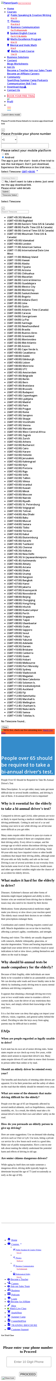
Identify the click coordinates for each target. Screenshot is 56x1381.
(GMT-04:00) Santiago (19, 323)
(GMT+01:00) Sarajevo (20, 415)
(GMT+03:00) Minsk (18, 491)
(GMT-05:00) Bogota (18, 296)
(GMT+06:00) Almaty (19, 563)
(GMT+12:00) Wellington (21, 702)
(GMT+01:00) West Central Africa (26, 431)
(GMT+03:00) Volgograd (20, 507)
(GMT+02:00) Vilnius (18, 481)
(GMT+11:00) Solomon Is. (21, 682)
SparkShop (13, 80)
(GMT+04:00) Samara (19, 524)
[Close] (8, 1378)
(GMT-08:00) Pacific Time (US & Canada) (30, 227)
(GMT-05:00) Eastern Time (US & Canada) (30, 224)
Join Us (11, 67)
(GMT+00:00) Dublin (18, 356)
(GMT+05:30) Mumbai (19, 217)
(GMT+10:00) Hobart (19, 659)
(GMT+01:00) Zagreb (19, 435)
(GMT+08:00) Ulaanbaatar (22, 623)
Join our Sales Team (40, 70)
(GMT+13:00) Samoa (18, 712)
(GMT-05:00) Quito (18, 306)
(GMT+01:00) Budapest (20, 392)
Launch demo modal (11, 115)
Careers (34, 73)
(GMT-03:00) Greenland (20, 336)
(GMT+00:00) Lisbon (18, 362)
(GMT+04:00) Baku (17, 517)
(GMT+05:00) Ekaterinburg (22, 537)
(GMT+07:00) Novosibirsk (21, 593)
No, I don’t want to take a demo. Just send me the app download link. (27, 183)
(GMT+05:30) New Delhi (20, 554)
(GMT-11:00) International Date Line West (28, 252)
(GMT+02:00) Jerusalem (20, 458)
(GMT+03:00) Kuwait (19, 488)
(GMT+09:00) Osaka (18, 626)
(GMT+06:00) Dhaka (18, 570)
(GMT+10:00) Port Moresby (23, 666)
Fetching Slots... (9, 178)
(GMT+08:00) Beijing (18, 596)
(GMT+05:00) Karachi (19, 540)
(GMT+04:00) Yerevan (19, 530)
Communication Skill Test (21, 83)
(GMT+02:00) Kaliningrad (21, 461)
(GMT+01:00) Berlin (18, 379)
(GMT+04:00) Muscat (19, 521)
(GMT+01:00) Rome (18, 412)
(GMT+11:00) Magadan (20, 676)
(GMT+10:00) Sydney (19, 669)
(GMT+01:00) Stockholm (21, 422)
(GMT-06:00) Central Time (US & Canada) (30, 230)
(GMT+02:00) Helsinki (19, 455)
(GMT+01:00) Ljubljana (20, 398)
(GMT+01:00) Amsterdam (21, 372)
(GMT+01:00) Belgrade (20, 375)
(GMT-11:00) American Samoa (24, 247)
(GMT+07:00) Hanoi (18, 583)
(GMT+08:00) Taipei (18, 620)
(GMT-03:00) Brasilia (18, 329)
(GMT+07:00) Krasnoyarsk (22, 590)
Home (10, 8)
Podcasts (42, 80)
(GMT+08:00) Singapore (20, 616)
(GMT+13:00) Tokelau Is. (21, 715)
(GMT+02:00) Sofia (17, 474)
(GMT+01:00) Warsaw (19, 428)
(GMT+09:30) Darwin (19, 646)
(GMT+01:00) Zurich (18, 438)
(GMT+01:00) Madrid (19, 402)
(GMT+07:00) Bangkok (20, 580)
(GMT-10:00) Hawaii (18, 260)
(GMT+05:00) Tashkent (20, 544)
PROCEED (28, 1374)
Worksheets (21, 63)
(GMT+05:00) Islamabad (20, 240)
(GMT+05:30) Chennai (19, 547)
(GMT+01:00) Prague (19, 408)
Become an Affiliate (18, 73)
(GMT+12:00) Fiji (16, 692)
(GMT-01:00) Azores (18, 346)
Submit (5, 191)
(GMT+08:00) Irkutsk (19, 606)
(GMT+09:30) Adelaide (20, 643)
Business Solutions (18, 57)
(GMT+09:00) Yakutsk (19, 639)
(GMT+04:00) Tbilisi (18, 527)
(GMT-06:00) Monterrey (21, 290)
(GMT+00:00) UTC (17, 369)
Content (12, 60)
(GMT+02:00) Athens (19, 441)
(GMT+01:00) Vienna (18, 425)
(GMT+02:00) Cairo (18, 448)
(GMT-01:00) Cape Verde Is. (22, 349)
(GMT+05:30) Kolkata (19, 550)
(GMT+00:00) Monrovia (20, 365)
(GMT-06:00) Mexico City (21, 286)
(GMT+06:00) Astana (19, 567)
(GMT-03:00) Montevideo (21, 339)
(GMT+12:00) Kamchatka (21, 695)
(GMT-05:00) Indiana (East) (22, 299)
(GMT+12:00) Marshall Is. (21, 699)
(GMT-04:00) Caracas (19, 313)
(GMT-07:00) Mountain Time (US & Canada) (26, 235)
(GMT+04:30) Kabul (18, 534)
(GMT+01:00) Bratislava (20, 385)
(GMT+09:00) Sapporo (19, 629)
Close (4, 727)
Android (9, 157)
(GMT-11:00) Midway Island (22, 257)
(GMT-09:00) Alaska (18, 263)
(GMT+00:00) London (19, 243)
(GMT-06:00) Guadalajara (21, 283)
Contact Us (13, 90)
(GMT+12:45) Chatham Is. (21, 705)
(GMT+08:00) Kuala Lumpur (22, 610)
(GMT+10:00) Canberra (20, 653)
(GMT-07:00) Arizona (19, 270)
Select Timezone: (11, 171)
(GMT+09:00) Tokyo (18, 636)
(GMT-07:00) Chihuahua (20, 273)
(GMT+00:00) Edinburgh (20, 359)
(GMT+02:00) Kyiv (17, 464)
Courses (12, 11)
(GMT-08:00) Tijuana (19, 266)
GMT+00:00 (30, 171)
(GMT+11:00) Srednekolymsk (23, 686)
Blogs (10, 63)
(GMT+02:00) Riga (17, 471)
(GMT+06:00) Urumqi (19, 573)
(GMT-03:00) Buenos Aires (22, 332)
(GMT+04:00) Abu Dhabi (20, 514)
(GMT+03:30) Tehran (19, 511)
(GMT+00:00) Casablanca (21, 352)
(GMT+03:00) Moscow (19, 494)
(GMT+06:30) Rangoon (20, 577)
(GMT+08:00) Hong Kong (21, 603)
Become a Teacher (18, 70)
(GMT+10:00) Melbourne (21, 662)
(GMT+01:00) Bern (17, 382)
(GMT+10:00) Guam (18, 656)
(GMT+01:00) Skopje (18, 418)
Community (13, 77)
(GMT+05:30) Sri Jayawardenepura (26, 557)
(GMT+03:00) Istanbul (19, 484)
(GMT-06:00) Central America (24, 280)
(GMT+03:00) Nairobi (19, 497)
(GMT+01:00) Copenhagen (22, 395)
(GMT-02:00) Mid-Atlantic (21, 342)
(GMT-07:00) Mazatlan (20, 276)
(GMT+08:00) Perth (18, 613)
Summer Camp (28, 80)
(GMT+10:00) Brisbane (20, 649)
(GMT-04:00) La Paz (18, 319)
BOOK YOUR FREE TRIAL (25, 3)
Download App (15, 86)
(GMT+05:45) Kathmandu (21, 560)
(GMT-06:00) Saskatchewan (23, 293)
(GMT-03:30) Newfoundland (23, 326)
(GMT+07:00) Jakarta (19, 587)
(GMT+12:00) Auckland (20, 689)
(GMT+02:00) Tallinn (18, 478)
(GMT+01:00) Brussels (19, 389)
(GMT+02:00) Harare (19, 451)
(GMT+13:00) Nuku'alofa (21, 709)
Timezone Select (9, 195)
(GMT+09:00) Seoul (18, 633)
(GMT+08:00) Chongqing (21, 600)
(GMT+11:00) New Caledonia (23, 679)
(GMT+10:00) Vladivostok (21, 672)
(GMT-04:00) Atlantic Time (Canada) (28, 309)
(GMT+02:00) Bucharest (20, 445)
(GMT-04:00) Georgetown (22, 316)
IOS (7, 154)
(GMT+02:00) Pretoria (19, 468)
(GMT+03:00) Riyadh (18, 501)
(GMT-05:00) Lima (17, 303)
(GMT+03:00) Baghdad (20, 220)
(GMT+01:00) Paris (17, 405)
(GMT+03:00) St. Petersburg (23, 504)
